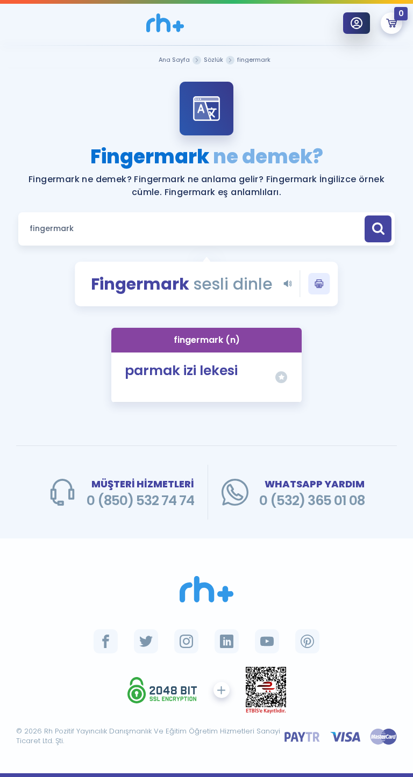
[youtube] (267, 641)
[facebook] (106, 641)
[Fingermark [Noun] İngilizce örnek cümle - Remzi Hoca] (165, 23)
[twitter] (146, 641)
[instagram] (186, 641)
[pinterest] (307, 641)
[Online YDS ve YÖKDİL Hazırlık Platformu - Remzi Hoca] (206, 589)
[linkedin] (227, 641)
